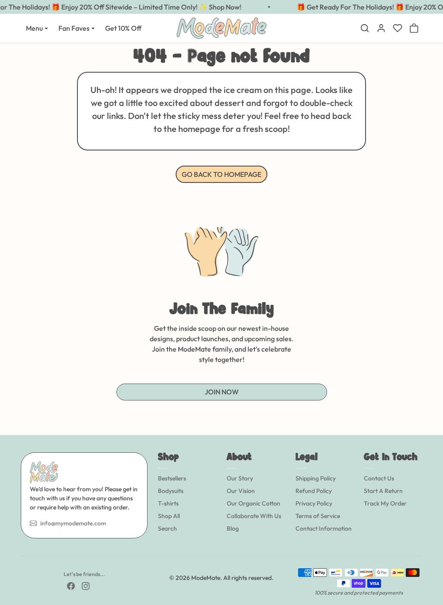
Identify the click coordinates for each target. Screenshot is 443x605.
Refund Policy (313, 491)
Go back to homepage (221, 174)
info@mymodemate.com (73, 523)
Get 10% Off (123, 28)
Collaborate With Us (254, 516)
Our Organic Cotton (253, 503)
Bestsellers (172, 478)
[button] (364, 28)
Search (167, 528)
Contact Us (379, 478)
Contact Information (323, 528)
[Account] (381, 28)
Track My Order (385, 503)
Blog (233, 528)
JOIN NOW (222, 391)
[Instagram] (85, 585)
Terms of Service (317, 516)
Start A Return (383, 491)
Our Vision (241, 491)
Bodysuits (170, 491)
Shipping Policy (315, 478)
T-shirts (168, 503)
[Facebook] (71, 585)
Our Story (240, 478)
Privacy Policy (313, 503)
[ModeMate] (221, 27)
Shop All (169, 516)
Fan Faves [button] (74, 28)
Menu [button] (34, 28)
